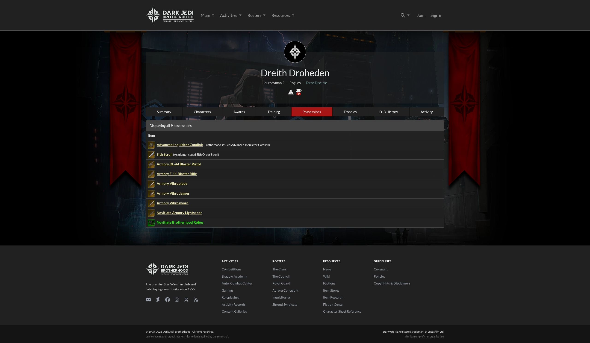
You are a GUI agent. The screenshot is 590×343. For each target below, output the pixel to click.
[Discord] (148, 299)
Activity (427, 112)
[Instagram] (177, 299)
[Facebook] (167, 299)
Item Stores (331, 290)
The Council (281, 276)
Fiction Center (333, 304)
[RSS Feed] (196, 299)
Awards (239, 112)
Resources (281, 15)
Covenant (381, 269)
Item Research (333, 297)
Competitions (231, 269)
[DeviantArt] (158, 299)
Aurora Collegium (285, 290)
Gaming (227, 290)
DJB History (388, 112)
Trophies (350, 112)
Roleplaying (230, 297)
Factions (329, 283)
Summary (164, 112)
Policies (379, 276)
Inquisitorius (281, 297)
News (327, 269)
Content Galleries (234, 311)
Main (206, 15)
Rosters (255, 15)
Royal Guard (281, 283)
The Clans (279, 269)
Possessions (312, 112)
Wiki (326, 276)
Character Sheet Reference (342, 311)
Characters (202, 112)
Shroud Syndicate (284, 304)
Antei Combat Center (237, 283)
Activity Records (233, 304)
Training (274, 112)
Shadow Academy (234, 276)
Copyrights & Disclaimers (392, 283)
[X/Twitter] (186, 299)
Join (421, 15)
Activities (229, 15)
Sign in (436, 15)
